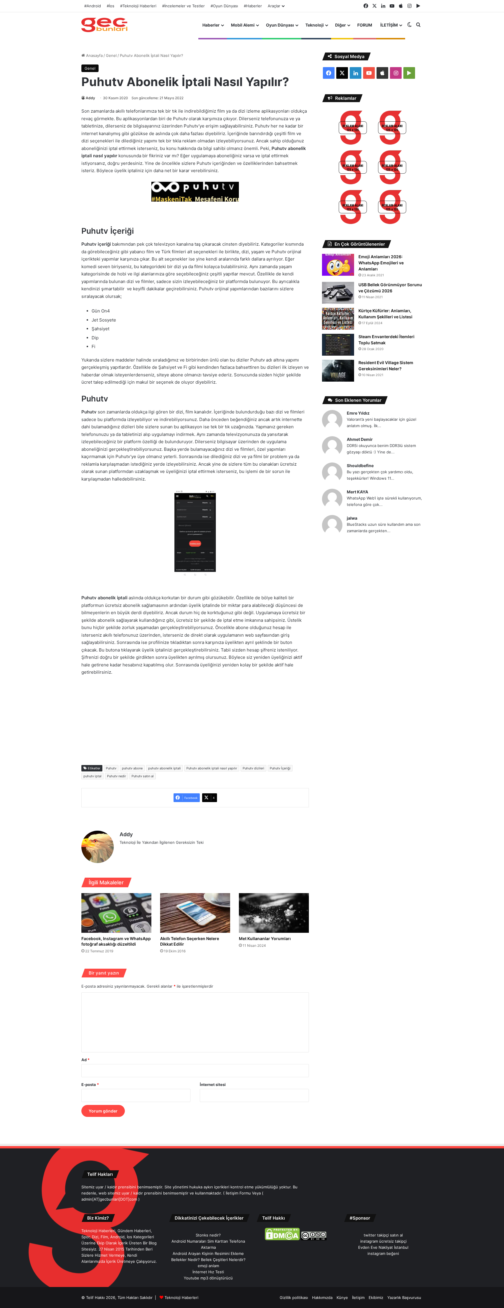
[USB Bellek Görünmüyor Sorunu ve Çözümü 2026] (338, 293)
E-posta (90, 1084)
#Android (92, 6)
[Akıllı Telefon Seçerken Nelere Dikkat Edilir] (195, 912)
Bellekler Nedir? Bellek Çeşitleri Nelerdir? (208, 1259)
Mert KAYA (357, 491)
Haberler (211, 24)
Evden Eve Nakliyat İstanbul (383, 1247)
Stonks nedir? (208, 1235)
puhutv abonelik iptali (164, 768)
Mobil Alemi (243, 24)
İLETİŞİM (389, 24)
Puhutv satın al (143, 776)
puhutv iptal (92, 776)
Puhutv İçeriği (280, 768)
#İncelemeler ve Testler (183, 6)
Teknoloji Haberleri (181, 1297)
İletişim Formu (238, 1193)
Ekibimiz (376, 1297)
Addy (90, 98)
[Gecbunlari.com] (104, 25)
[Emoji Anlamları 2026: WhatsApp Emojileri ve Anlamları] (338, 265)
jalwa (352, 518)
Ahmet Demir (360, 439)
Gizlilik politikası (294, 1297)
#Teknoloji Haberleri (138, 6)
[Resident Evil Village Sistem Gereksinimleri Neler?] (338, 371)
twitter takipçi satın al (383, 1235)
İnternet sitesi (213, 1084)
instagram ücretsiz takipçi (383, 1241)
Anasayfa (94, 55)
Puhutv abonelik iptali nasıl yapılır (211, 768)
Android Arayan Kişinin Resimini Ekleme (208, 1253)
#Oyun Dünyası (224, 6)
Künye (342, 1297)
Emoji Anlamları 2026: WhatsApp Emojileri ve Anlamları (381, 262)
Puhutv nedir (116, 776)
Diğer (340, 24)
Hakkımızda (322, 1297)
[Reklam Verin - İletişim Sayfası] (353, 128)
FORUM (364, 24)
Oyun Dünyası (280, 24)
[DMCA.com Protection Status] (282, 1239)
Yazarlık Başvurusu (404, 1297)
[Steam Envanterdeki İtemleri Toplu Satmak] (338, 345)
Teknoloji (314, 24)
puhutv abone (132, 768)
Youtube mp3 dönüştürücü (208, 1278)
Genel (111, 55)
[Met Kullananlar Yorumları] (274, 912)
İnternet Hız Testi (208, 1271)
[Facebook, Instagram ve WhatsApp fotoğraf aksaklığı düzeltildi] (116, 912)
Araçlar (274, 6)
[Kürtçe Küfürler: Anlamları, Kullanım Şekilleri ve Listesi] (338, 319)
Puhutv (111, 768)
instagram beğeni (383, 1253)
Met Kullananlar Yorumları (265, 938)
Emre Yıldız (358, 413)
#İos (110, 6)
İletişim (358, 1297)
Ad (85, 1059)
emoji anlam (208, 1265)
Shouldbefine (360, 465)
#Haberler (253, 6)
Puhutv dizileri (253, 768)
